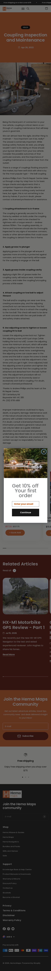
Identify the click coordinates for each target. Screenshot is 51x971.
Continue (25, 512)
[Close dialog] (43, 451)
